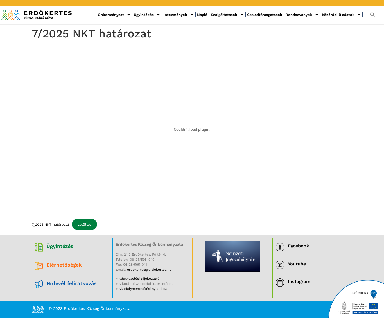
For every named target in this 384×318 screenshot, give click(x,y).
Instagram (299, 281)
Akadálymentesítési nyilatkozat (144, 289)
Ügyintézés (144, 15)
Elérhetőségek (64, 265)
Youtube (297, 264)
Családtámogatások (264, 15)
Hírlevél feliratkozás (71, 283)
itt (154, 284)
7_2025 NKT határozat (50, 224)
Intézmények (175, 15)
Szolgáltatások (224, 15)
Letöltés (84, 224)
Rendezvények (299, 15)
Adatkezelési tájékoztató (138, 279)
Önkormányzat (111, 15)
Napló (202, 15)
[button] (372, 14)
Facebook (298, 246)
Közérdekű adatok (338, 15)
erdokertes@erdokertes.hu (149, 270)
